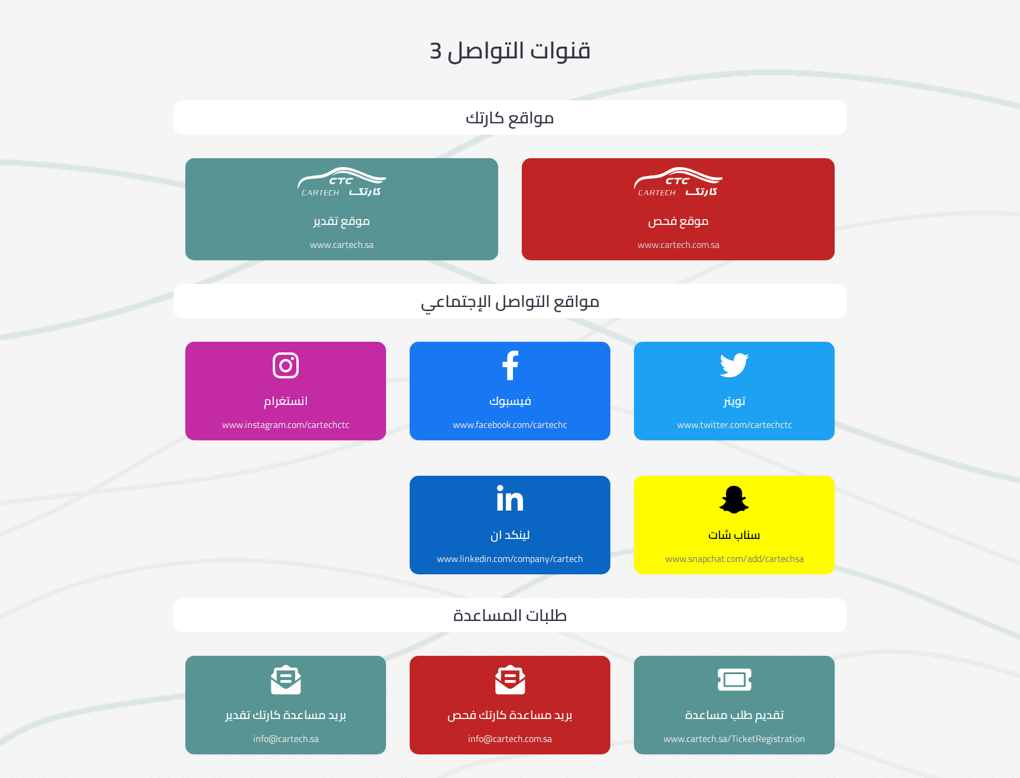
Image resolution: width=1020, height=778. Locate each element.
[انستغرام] (285, 365)
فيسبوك (510, 400)
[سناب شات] (734, 499)
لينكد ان (510, 534)
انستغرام (286, 400)
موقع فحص (678, 220)
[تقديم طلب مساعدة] (734, 679)
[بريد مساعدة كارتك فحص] (510, 679)
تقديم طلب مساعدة (734, 714)
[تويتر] (734, 365)
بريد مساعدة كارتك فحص (510, 714)
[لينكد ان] (510, 499)
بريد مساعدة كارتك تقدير (285, 714)
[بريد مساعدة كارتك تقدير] (285, 679)
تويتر (735, 400)
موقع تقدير (341, 220)
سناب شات (734, 534)
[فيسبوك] (510, 365)
